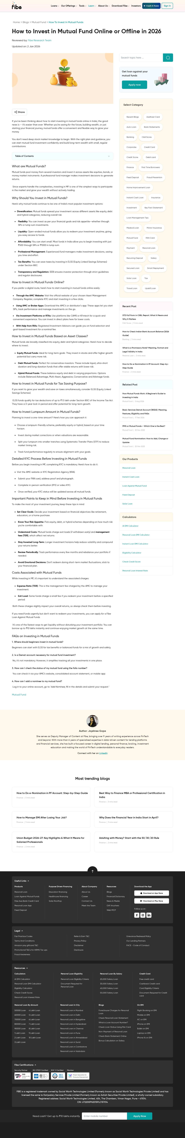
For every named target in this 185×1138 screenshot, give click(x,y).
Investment (132, 207)
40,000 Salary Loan (109, 988)
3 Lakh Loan (20, 1042)
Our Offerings (68, 5)
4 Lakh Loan (34, 1010)
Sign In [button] (167, 5)
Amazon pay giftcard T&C (26, 945)
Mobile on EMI (143, 1015)
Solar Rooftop (55, 901)
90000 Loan (20, 1028)
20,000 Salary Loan (109, 979)
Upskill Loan (150, 288)
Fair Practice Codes (23, 936)
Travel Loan (132, 288)
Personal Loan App (23, 905)
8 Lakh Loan (34, 1028)
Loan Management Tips (137, 218)
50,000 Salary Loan (109, 993)
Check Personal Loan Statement (113, 1018)
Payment (131, 248)
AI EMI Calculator (130, 526)
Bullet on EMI (143, 1028)
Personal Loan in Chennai (71, 1028)
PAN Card (150, 238)
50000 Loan (20, 1010)
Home (16, 22)
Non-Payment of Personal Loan (113, 1031)
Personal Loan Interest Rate (135, 570)
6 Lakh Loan (34, 1019)
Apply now (134, 84)
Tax (146, 278)
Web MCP (111, 910)
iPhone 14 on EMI (144, 1037)
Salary (153, 258)
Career (85, 896)
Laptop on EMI (144, 1033)
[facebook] (136, 915)
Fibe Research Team (39, 40)
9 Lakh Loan (34, 1033)
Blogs (26, 22)
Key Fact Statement (154, 207)
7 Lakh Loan (34, 1024)
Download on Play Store (153, 901)
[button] (19, 112)
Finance (130, 167)
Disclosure (78, 950)
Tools (81, 5)
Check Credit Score (131, 561)
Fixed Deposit (133, 177)
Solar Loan (131, 278)
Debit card (151, 157)
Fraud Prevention (154, 177)
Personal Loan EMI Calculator (136, 535)
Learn (91, 5)
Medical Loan (133, 228)
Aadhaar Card (153, 117)
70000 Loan (20, 1019)
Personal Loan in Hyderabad (73, 1024)
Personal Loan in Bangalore (72, 1019)
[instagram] (142, 915)
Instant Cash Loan (135, 197)
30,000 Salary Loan (109, 983)
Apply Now (139, 1116)
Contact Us (87, 901)
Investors (136, 5)
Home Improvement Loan (138, 187)
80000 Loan (20, 1024)
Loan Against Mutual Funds (26, 896)
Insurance (155, 197)
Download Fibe (119, 5)
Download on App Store (153, 893)
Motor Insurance (154, 228)
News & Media (113, 901)
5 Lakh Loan (34, 1015)
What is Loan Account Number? (113, 1022)
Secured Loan (133, 268)
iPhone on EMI (143, 1024)
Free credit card (146, 979)
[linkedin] (148, 915)
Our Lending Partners (135, 941)
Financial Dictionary (116, 896)
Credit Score (132, 157)
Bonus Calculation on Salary (111, 1040)
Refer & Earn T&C (81, 936)
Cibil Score (147, 137)
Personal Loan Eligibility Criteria (75, 979)
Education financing (58, 892)
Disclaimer (78, 945)
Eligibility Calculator (131, 553)
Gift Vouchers (113, 905)
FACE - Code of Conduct (137, 945)
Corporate (131, 147)
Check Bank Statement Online (112, 1036)
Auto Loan (131, 127)
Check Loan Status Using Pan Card (115, 1027)
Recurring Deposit (135, 258)
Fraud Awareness (22, 954)
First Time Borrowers (151, 167)
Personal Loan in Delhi (70, 1015)
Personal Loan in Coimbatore (73, 1046)
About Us (103, 5)
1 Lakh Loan (19, 1033)
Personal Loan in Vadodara (72, 1051)
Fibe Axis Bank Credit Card (26, 901)
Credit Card (149, 147)
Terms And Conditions (24, 941)
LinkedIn (103, 753)
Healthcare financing (58, 896)
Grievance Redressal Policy (138, 936)
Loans (54, 5)
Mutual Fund (39, 22)
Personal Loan (148, 248)
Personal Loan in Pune (70, 1033)
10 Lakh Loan (35, 1037)
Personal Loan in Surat (70, 1042)
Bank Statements (152, 127)
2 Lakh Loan (20, 1037)
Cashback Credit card (149, 983)
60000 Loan (20, 1015)
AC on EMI (141, 1019)
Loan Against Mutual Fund (134, 486)
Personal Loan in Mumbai (71, 1010)
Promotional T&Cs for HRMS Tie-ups (30, 950)
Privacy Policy (80, 941)
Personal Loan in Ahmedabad (73, 1037)
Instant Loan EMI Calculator (135, 544)
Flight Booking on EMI (147, 1010)
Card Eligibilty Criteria (149, 988)
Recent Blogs (133, 117)
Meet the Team (89, 905)
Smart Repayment (155, 268)
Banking (130, 137)
